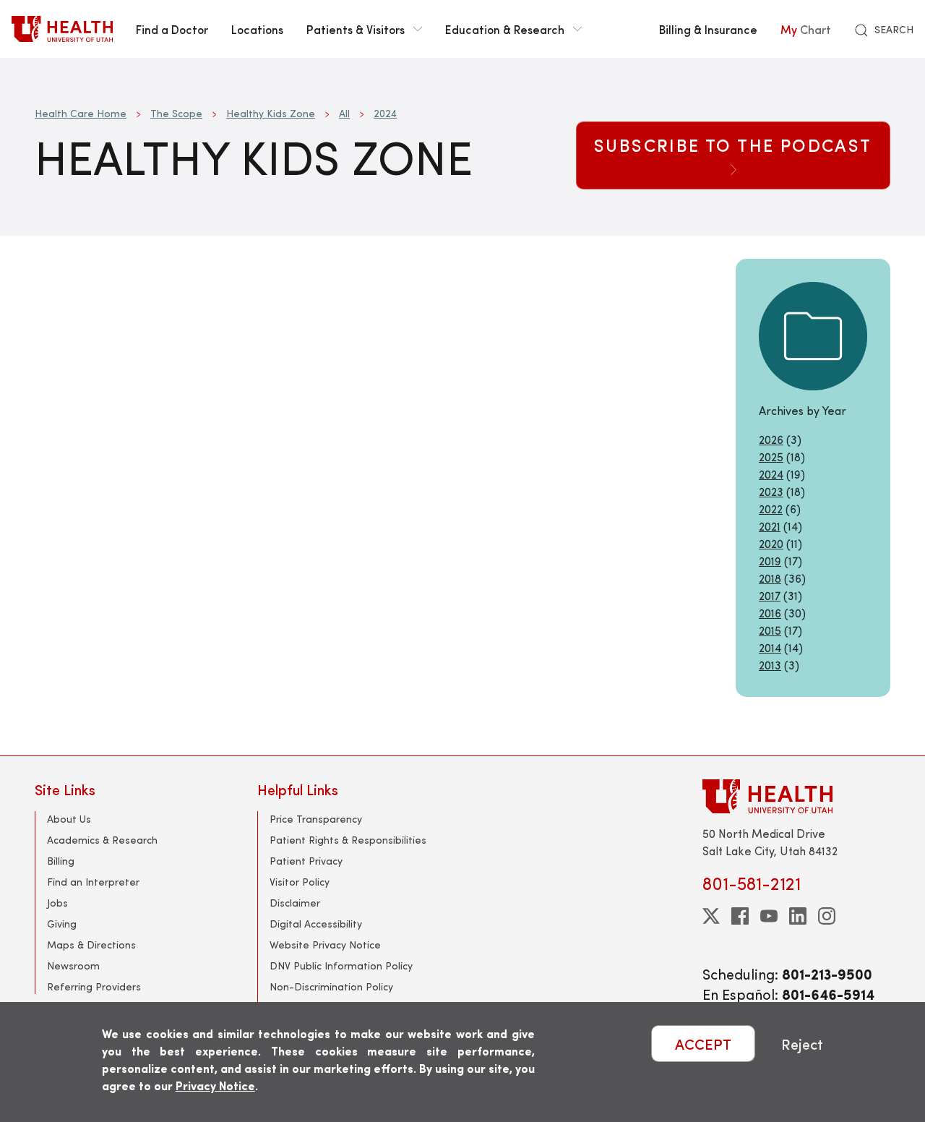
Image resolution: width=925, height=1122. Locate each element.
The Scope (176, 113)
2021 (769, 526)
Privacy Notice (215, 1085)
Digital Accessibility (316, 923)
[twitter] (711, 916)
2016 (770, 612)
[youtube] (769, 916)
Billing (60, 861)
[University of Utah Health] (62, 29)
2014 (770, 647)
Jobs (57, 902)
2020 (771, 543)
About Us (69, 819)
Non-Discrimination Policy (331, 986)
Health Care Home (80, 113)
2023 (771, 491)
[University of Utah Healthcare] (796, 796)
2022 (771, 508)
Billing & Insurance (708, 29)
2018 (770, 578)
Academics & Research (102, 840)
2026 (771, 439)
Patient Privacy (306, 861)
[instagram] (826, 916)
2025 (771, 456)
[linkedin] (797, 916)
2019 (770, 560)
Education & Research (504, 29)
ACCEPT (703, 1043)
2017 (769, 595)
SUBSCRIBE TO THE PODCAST (733, 144)
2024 (385, 113)
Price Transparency (316, 819)
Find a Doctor (172, 29)
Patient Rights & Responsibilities (348, 840)
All (344, 113)
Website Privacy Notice (325, 944)
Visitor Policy (300, 881)
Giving (62, 923)
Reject (802, 1043)
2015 (770, 630)
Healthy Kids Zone (270, 113)
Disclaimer (295, 902)
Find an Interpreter (93, 881)
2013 (770, 664)
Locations (257, 29)
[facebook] (740, 916)
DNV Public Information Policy (341, 965)
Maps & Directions (91, 944)
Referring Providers (94, 986)
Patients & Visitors (355, 29)
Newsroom (73, 965)
